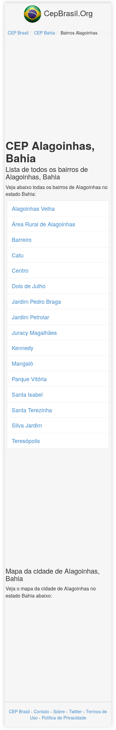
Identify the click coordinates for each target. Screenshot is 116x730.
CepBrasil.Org (67, 12)
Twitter (75, 711)
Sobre (59, 711)
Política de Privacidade (64, 717)
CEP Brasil (19, 711)
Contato (41, 711)
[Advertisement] (58, 92)
